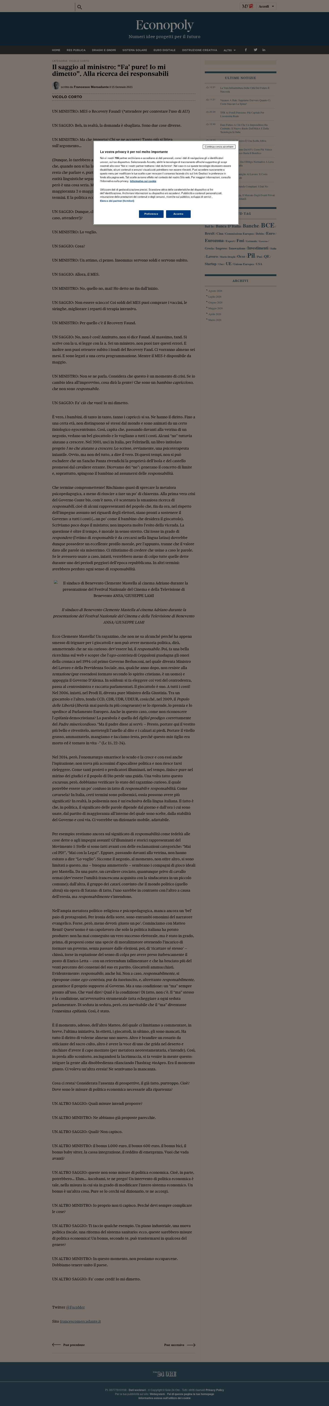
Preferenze (151, 214)
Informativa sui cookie (143, 181)
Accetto (178, 214)
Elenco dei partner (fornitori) (117, 201)
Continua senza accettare (219, 146)
